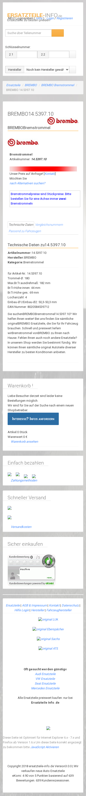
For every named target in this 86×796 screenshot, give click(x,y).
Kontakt (49, 173)
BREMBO (31, 85)
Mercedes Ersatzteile (45, 688)
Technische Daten (21, 224)
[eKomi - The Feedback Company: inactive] (31, 570)
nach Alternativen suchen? (27, 183)
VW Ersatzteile (45, 679)
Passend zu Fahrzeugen (25, 231)
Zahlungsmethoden (24, 480)
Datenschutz (70, 605)
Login (50, 18)
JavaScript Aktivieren (44, 747)
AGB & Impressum (34, 605)
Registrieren (64, 18)
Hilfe (39, 18)
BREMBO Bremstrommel (57, 85)
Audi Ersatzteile (45, 674)
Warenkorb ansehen (24, 441)
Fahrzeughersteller (58, 610)
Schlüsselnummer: (18, 47)
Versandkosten (21, 527)
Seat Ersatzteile (45, 683)
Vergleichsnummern (49, 224)
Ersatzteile (13, 85)
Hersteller (37, 610)
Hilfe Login (21, 610)
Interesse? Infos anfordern (33, 418)
